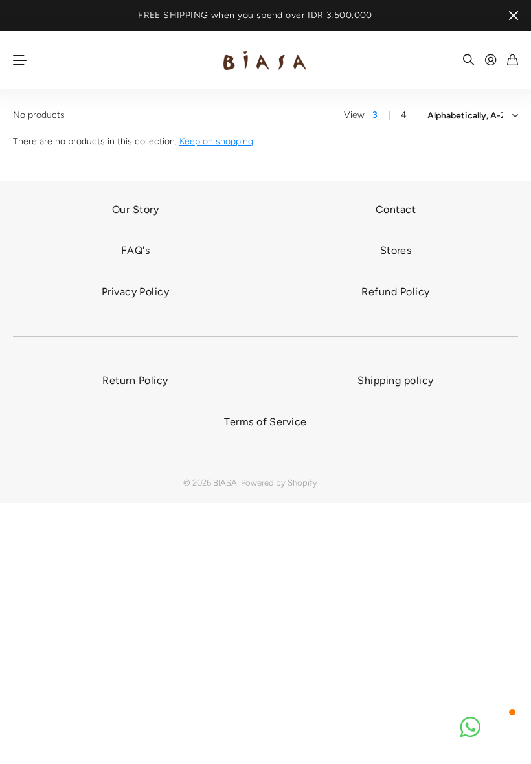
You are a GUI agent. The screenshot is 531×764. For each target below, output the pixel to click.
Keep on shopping (216, 141)
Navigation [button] (20, 60)
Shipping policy (395, 380)
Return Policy (135, 380)
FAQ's (135, 250)
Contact (396, 209)
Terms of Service (265, 422)
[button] (470, 727)
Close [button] (513, 15)
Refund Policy (395, 292)
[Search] (469, 60)
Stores (396, 250)
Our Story (135, 209)
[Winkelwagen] (512, 60)
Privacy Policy (136, 292)
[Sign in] (491, 60)
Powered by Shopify (279, 483)
